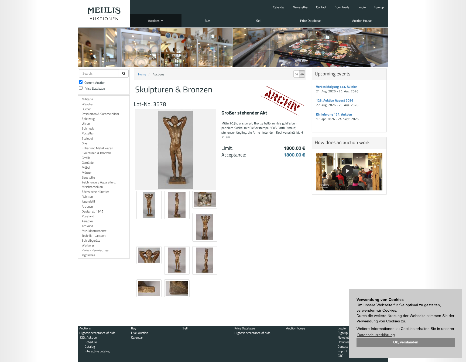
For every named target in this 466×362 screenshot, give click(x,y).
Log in (362, 7)
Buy (207, 20)
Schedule (91, 341)
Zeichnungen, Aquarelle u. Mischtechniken (99, 184)
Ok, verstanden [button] (405, 342)
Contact (321, 7)
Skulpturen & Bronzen (96, 152)
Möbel (86, 167)
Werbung (88, 245)
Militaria (87, 99)
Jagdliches (88, 254)
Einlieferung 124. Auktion (334, 114)
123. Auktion (88, 337)
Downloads (342, 7)
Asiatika (87, 221)
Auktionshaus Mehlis (104, 13)
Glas (85, 143)
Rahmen (87, 196)
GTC (340, 355)
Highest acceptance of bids (97, 332)
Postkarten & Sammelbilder (100, 113)
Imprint (342, 351)
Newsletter (300, 7)
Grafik (86, 157)
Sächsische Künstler (95, 191)
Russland (88, 216)
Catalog (90, 346)
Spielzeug (88, 118)
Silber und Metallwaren (97, 148)
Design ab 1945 (93, 211)
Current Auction (94, 82)
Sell (258, 20)
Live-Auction (139, 332)
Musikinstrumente (94, 230)
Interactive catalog (97, 351)
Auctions (154, 20)
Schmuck (88, 128)
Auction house (295, 328)
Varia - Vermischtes (95, 250)
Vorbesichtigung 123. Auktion (337, 86)
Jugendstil (88, 201)
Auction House (362, 20)
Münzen (87, 172)
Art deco (87, 206)
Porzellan (88, 133)
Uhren (86, 123)
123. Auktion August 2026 (334, 100)
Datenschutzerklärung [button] (376, 335)
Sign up (379, 7)
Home (142, 74)
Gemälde (88, 162)
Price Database (310, 20)
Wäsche (87, 104)
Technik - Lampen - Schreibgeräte (95, 238)
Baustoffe (88, 177)
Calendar (279, 7)
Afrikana (87, 225)
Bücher (86, 109)
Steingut (87, 138)
